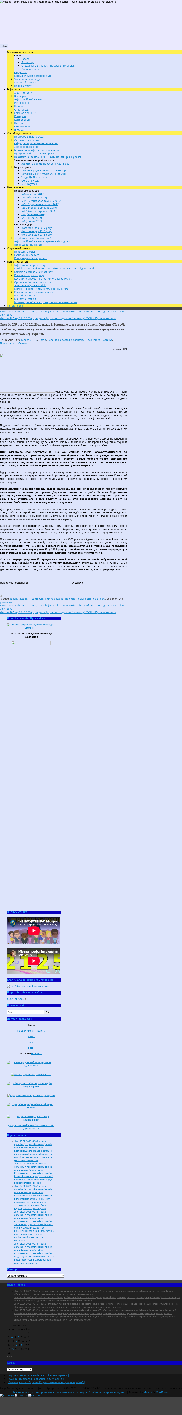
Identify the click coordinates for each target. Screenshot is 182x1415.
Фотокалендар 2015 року (36, 234)
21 (22, 1345)
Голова (25, 59)
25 (12, 1349)
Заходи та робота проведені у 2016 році (45, 163)
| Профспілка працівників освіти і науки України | (38, 1375)
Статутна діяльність (26, 140)
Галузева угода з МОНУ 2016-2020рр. (43, 173)
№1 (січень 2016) (31, 221)
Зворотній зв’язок (25, 82)
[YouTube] (21, 1395)
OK (48, 1012)
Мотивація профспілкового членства (37, 150)
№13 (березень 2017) (34, 197)
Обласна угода (30, 180)
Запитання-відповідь (27, 79)
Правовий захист (24, 251)
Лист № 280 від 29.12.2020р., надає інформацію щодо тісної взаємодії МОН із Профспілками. (58, 318)
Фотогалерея (15, 305)
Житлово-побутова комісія (30, 285)
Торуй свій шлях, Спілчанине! (32, 238)
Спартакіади (22, 109)
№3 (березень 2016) (33, 214)
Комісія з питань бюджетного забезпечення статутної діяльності (54, 268)
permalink (6, 602)
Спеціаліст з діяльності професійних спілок (47, 65)
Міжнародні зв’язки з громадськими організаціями (45, 302)
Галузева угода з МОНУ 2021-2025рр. (43, 170)
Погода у (31, 1031)
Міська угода (29, 184)
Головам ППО (29, 339)
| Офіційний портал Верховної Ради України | (35, 1378)
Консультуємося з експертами (32, 75)
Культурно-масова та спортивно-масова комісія (43, 278)
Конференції (22, 119)
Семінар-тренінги (25, 113)
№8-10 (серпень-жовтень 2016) (40, 204)
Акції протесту (23, 92)
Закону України (19, 598)
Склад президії (30, 69)
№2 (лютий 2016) (31, 217)
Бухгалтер (27, 62)
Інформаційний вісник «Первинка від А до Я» (42, 241)
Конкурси (20, 116)
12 (16, 1341)
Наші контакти (23, 86)
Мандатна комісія (25, 299)
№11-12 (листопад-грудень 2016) (41, 200)
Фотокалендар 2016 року (36, 231)
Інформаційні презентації (30, 265)
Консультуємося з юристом (30, 258)
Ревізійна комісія (24, 295)
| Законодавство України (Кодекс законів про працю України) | (46, 1382)
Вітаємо (19, 129)
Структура (20, 72)
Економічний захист (26, 255)
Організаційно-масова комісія (32, 282)
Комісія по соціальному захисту (33, 271)
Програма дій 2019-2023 (29, 136)
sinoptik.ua (36, 1053)
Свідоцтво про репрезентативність (36, 143)
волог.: (31, 1036)
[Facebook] (7, 1395)
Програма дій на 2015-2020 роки (34, 153)
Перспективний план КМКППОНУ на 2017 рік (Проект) (47, 157)
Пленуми (19, 123)
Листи (42, 339)
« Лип (10, 1356)
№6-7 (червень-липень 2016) (39, 207)
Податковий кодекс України (47, 598)
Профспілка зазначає (71, 339)
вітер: (31, 1048)
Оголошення (22, 126)
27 (19, 1349)
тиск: (31, 1042)
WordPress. (162, 1392)
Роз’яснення (21, 102)
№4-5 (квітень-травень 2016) (38, 211)
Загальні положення (26, 146)
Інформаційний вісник (28, 99)
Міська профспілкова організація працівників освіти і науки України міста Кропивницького (69, 1392)
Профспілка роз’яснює (13, 343)
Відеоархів (20, 96)
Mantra (148, 1392)
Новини (19, 106)
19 (16, 1345)
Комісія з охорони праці (29, 275)
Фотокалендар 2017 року (36, 228)
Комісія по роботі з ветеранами (33, 292)
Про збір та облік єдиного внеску (85, 598)
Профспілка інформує (99, 339)
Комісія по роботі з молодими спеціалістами (41, 288)
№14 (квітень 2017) (32, 194)
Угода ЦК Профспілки (34, 177)
